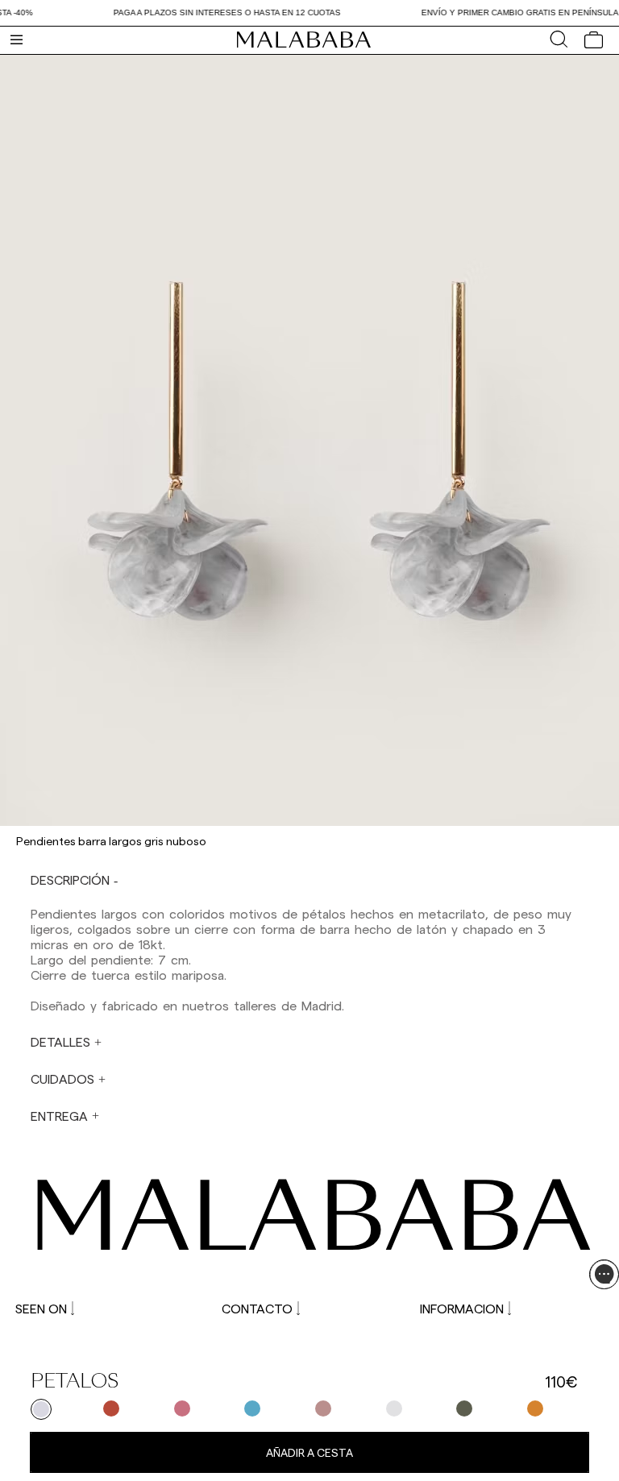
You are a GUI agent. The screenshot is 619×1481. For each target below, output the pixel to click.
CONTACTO (257, 1308)
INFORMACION (462, 1308)
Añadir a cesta (309, 1452)
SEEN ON (41, 1308)
